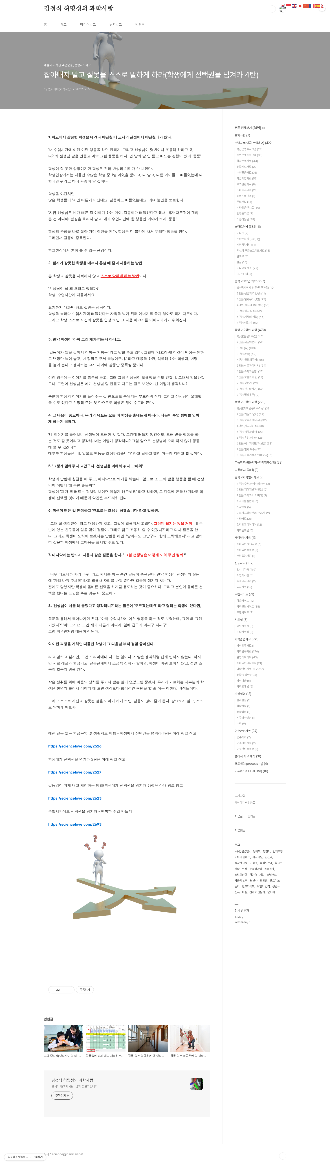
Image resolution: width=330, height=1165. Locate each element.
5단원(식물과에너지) (251, 365)
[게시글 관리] (69, 989)
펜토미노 (275, 880)
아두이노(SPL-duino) (251, 771)
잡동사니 (244, 563)
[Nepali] (324, 6)
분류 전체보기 (248, 128)
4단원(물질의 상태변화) (253, 305)
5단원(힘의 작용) (249, 311)
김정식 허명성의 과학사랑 (78, 9)
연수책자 (244, 737)
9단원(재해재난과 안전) (252, 489)
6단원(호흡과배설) (250, 377)
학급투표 (280, 863)
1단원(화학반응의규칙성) (254, 408)
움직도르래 (266, 863)
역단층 (253, 874)
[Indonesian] (289, 6)
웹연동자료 (245, 213)
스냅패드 (272, 874)
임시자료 (244, 587)
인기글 (251, 816)
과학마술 (244, 680)
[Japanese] (300, 6)
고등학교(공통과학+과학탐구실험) (258, 462)
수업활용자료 (247, 172)
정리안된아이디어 (249, 524)
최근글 (239, 816)
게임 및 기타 (246, 244)
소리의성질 (241, 874)
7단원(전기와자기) (250, 389)
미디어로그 (88, 24)
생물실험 (243, 712)
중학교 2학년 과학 (250, 330)
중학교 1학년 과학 (250, 281)
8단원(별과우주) (248, 394)
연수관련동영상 (247, 749)
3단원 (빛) (246, 348)
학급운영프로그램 (249, 149)
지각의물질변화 (247, 501)
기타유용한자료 (248, 207)
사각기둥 (257, 857)
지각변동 (244, 507)
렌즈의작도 (248, 886)
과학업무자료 (247, 645)
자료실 (241, 619)
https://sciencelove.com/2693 (75, 824)
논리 (237, 886)
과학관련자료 (246, 639)
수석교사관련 (246, 581)
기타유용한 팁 (247, 268)
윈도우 (242, 256)
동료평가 (269, 869)
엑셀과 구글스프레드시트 (253, 250)
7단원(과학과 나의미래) (252, 495)
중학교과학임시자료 (249, 477)
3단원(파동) (246, 354)
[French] (312, 6)
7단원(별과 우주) (249, 449)
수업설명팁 (255, 869)
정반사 (276, 886)
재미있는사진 (246, 555)
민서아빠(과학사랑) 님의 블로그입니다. (75, 1086)
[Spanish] (318, 6)
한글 (242, 262)
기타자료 (245, 518)
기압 (261, 874)
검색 (272, 9)
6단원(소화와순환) (250, 371)
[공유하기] (64, 989)
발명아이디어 (247, 657)
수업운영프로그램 (249, 155)
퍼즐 (244, 892)
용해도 (256, 851)
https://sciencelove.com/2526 (74, 746)
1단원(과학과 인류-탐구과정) (256, 287)
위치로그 (115, 24)
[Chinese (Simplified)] (306, 6)
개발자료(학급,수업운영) (254, 143)
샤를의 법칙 (241, 880)
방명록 (140, 24)
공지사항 (242, 135)
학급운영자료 (247, 161)
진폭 (237, 892)
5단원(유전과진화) (250, 437)
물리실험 (243, 700)
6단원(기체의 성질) (250, 316)
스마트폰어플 (247, 190)
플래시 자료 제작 (248, 756)
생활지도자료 (247, 166)
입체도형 (278, 851)
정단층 (263, 880)
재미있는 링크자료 (249, 544)
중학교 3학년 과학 (250, 402)
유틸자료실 (245, 626)
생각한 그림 (241, 863)
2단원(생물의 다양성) (251, 293)
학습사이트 (246, 600)
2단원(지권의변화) (250, 342)
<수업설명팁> (243, 851)
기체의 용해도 (242, 857)
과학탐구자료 (248, 651)
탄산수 (268, 857)
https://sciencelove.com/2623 (75, 798)
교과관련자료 (246, 184)
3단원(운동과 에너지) (252, 420)
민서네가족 (246, 569)
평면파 (266, 851)
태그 (63, 24)
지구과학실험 (246, 717)
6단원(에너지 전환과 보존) (254, 443)
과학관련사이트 (248, 606)
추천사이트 (244, 594)
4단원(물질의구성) (250, 359)
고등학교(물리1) (246, 470)
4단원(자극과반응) (250, 426)
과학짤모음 (245, 530)
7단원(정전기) (248, 383)
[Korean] (283, 6)
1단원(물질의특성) (250, 336)
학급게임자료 (247, 178)
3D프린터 (244, 274)
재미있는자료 (246, 537)
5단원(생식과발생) (250, 431)
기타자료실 (245, 632)
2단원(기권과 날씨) (250, 414)
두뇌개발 (244, 201)
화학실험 (243, 706)
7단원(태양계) (248, 322)
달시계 (271, 892)
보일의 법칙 (263, 886)
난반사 (253, 880)
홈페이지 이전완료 (245, 802)
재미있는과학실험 (249, 663)
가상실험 (243, 694)
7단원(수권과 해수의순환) (253, 483)
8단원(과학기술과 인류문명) (254, 455)
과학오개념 (245, 686)
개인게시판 (245, 575)
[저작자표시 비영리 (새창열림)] (98, 990)
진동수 (253, 863)
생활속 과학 (247, 674)
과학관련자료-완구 (250, 669)
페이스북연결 (246, 196)
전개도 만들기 (257, 892)
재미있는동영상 (247, 550)
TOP (282, 1156)
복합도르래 (241, 869)
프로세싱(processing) (251, 763)
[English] (294, 6)
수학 (241, 723)
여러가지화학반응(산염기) (253, 513)
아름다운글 (246, 219)
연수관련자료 (246, 731)
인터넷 (242, 233)
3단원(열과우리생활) (251, 299)
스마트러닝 (246, 226)
